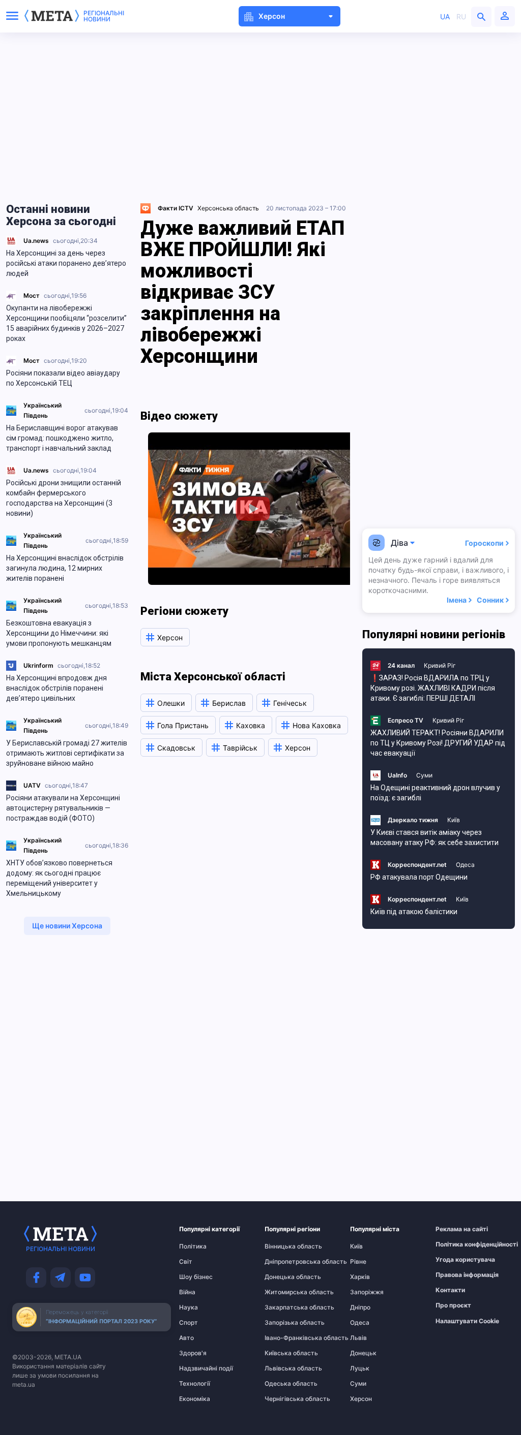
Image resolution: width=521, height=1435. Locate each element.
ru (461, 16)
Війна (187, 1292)
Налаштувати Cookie (467, 1321)
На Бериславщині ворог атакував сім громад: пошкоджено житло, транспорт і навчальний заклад (62, 438)
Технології (194, 1383)
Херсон (361, 1398)
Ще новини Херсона (67, 925)
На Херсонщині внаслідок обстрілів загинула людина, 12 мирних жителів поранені (65, 568)
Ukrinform (38, 665)
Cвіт (185, 1261)
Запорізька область (284, 1322)
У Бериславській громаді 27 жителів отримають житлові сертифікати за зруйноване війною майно (66, 753)
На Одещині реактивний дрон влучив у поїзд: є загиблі (435, 793)
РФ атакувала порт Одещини (419, 877)
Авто (186, 1338)
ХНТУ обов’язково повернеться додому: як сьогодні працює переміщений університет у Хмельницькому (59, 878)
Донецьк (363, 1353)
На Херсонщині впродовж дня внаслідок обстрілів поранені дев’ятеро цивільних (56, 688)
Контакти (450, 1290)
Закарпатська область (284, 1307)
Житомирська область (284, 1292)
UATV (32, 785)
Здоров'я (193, 1353)
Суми (424, 775)
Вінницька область (284, 1246)
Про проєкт (453, 1305)
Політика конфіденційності (455, 1244)
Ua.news (36, 240)
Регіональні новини (103, 16)
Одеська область (284, 1383)
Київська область (284, 1353)
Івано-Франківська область (284, 1338)
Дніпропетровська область (284, 1261)
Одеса (465, 864)
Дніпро (360, 1307)
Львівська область (284, 1368)
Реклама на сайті (455, 1229)
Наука (188, 1307)
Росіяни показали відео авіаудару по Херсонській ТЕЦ (63, 378)
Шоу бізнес (196, 1277)
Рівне (358, 1261)
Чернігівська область (284, 1398)
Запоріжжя (367, 1292)
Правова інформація (455, 1274)
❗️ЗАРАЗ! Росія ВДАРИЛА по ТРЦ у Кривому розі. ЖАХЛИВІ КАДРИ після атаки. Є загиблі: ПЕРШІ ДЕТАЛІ (432, 688)
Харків (360, 1277)
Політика (193, 1246)
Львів (358, 1338)
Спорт (188, 1322)
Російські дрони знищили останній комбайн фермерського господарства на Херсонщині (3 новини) (63, 498)
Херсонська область (228, 208)
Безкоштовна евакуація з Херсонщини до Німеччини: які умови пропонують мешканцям (58, 633)
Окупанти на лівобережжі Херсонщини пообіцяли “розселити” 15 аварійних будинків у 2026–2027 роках (66, 323)
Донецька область (284, 1277)
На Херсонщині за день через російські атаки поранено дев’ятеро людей (66, 263)
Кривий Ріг (440, 665)
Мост (31, 295)
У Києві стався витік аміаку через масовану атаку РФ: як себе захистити (434, 837)
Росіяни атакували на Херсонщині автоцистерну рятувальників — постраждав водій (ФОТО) (63, 808)
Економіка (194, 1398)
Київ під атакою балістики (413, 912)
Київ (453, 820)
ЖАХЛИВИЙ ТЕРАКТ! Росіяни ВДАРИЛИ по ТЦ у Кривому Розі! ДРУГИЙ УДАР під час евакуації (437, 743)
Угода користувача (455, 1259)
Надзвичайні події (199, 1368)
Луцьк (359, 1368)
